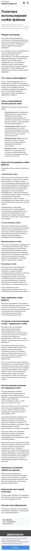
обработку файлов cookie (15, 543)
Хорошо (15, 547)
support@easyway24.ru (12, 512)
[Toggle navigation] (28, 3)
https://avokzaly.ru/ (6, 56)
